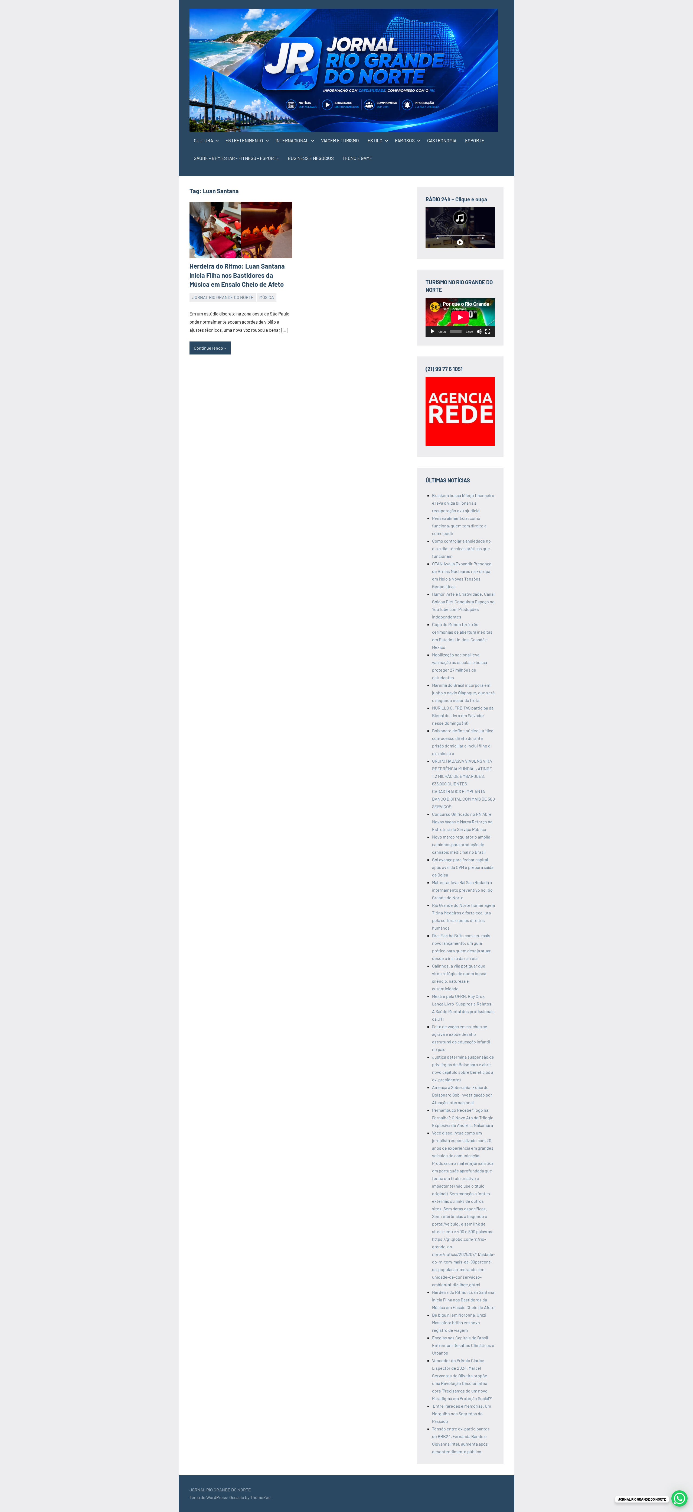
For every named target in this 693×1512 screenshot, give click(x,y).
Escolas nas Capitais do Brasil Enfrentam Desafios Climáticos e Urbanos (463, 1345)
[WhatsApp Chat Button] (679, 1498)
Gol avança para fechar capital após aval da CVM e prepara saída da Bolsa (462, 867)
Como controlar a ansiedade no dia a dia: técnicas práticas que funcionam (461, 548)
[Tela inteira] (488, 331)
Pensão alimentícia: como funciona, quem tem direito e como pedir (459, 525)
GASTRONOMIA (441, 140)
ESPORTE (474, 140)
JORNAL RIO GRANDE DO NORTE (223, 297)
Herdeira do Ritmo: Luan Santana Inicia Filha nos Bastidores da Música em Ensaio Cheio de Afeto (237, 275)
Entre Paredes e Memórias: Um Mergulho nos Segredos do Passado (461, 1413)
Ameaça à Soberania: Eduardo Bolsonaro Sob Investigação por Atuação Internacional (462, 1095)
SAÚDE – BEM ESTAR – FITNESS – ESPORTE (236, 158)
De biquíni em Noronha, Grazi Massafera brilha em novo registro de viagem (459, 1322)
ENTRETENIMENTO (244, 140)
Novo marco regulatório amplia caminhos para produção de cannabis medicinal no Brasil (461, 844)
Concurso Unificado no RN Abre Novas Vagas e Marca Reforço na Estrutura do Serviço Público (462, 821)
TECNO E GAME (357, 158)
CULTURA (203, 140)
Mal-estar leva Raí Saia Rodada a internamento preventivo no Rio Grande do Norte (462, 890)
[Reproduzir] (432, 331)
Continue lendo (208, 347)
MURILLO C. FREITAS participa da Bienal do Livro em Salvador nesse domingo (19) (462, 715)
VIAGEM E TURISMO (340, 140)
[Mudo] (479, 331)
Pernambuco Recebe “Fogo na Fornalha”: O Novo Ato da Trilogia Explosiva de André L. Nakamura (462, 1117)
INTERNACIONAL (292, 140)
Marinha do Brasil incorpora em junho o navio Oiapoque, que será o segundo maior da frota (463, 692)
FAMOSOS (405, 140)
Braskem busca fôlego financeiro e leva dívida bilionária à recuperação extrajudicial (463, 503)
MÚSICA (266, 297)
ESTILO (375, 140)
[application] (460, 317)
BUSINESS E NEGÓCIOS (311, 158)
